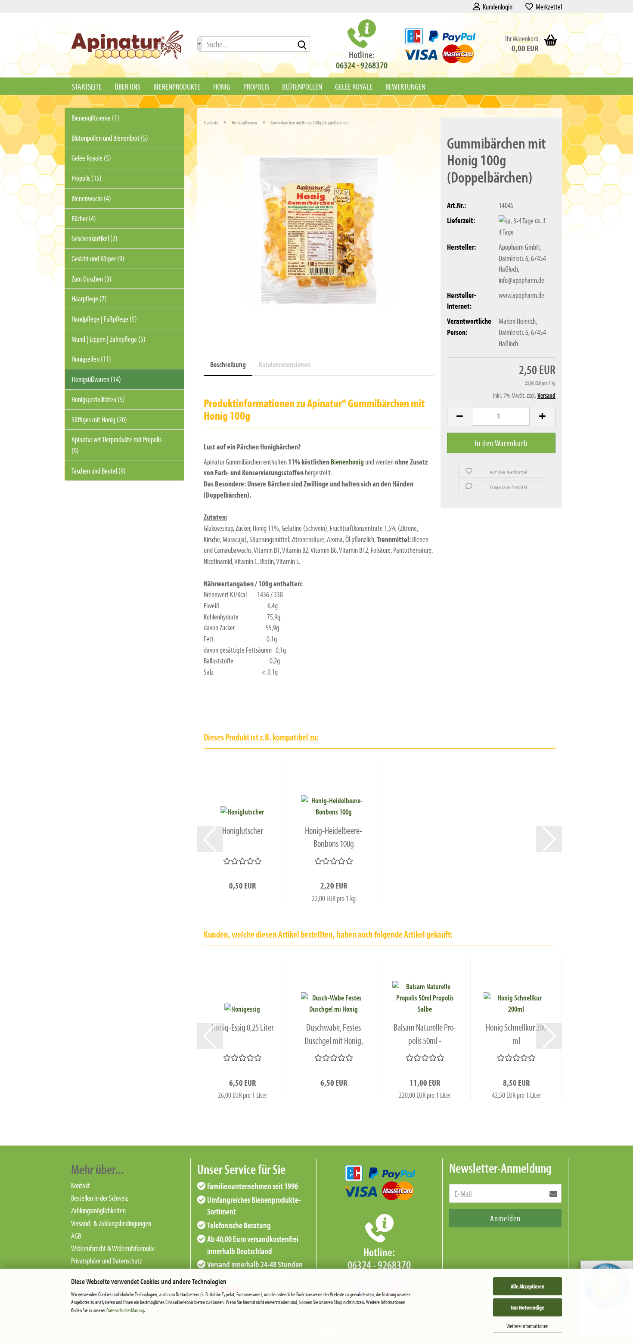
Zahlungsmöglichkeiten (98, 1210)
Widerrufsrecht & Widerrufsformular (113, 1248)
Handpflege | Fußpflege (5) (104, 319)
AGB (76, 1236)
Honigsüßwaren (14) (96, 379)
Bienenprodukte (176, 86)
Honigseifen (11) (91, 359)
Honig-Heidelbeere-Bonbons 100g (333, 837)
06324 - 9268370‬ (362, 65)
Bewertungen (405, 86)
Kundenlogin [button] (496, 7)
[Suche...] (199, 44)
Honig (221, 86)
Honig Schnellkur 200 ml (516, 1034)
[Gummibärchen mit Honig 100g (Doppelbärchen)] (318, 230)
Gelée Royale (353, 86)
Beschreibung (228, 364)
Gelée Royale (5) (91, 158)
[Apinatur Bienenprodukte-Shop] (127, 45)
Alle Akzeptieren (527, 1286)
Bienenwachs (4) (91, 198)
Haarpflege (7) (89, 298)
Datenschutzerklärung (125, 1310)
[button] (460, 416)
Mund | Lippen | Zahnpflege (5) (108, 339)
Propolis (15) (86, 178)
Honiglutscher (242, 830)
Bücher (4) (83, 218)
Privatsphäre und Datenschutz (106, 1261)
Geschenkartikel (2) (94, 238)
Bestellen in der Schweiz (99, 1198)
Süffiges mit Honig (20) (99, 419)
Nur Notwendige (527, 1307)
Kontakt (80, 1185)
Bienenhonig (347, 462)
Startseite (87, 86)
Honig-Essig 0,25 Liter (242, 1027)
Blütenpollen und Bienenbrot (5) (109, 138)
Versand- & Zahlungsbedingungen (111, 1223)
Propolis (256, 86)
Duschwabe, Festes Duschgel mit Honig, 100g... (333, 1034)
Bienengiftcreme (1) (95, 118)
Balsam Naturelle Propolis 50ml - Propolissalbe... (425, 1034)
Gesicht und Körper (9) (97, 258)
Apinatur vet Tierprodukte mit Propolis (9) (116, 444)
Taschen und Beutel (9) (98, 471)
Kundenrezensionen (284, 364)
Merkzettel (547, 7)
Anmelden (505, 1218)
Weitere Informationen (527, 1326)
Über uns (127, 86)
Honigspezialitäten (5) (98, 399)
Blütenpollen (302, 86)
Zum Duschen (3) (91, 279)
